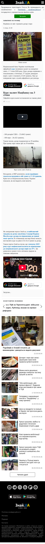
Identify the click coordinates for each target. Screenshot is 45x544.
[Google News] (25, 487)
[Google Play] (29, 497)
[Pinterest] (35, 487)
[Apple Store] (15, 497)
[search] (2, 2)
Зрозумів (22, 16)
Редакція (5, 519)
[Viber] (20, 487)
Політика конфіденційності (11, 512)
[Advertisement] (22, 206)
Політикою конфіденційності (29, 10)
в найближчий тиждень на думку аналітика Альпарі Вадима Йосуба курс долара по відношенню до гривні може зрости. (21, 235)
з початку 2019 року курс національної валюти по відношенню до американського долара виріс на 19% (22, 246)
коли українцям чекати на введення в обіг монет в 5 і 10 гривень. (22, 175)
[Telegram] (14, 487)
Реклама (5, 516)
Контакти (5, 523)
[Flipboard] (30, 487)
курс (13, 69)
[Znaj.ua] (22, 2)
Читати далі (22, 475)
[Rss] (9, 487)
